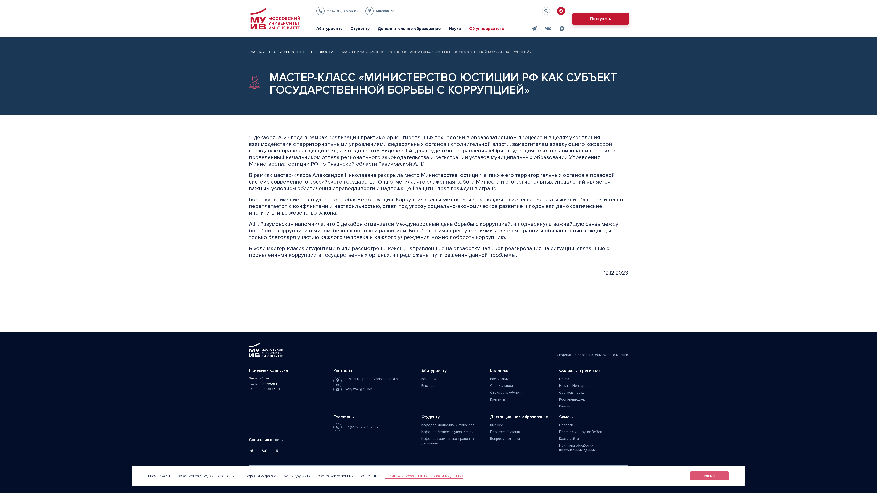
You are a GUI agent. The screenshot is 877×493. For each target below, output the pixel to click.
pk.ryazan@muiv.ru (359, 389)
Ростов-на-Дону (572, 399)
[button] (379, 11)
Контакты (498, 399)
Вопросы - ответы (505, 438)
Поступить (600, 18)
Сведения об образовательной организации (591, 355)
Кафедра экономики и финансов (447, 425)
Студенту (360, 28)
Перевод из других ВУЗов (580, 432)
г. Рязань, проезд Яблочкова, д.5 (371, 379)
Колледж (428, 379)
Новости (566, 425)
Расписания (499, 379)
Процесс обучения (505, 432)
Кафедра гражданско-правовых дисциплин (447, 441)
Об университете (486, 28)
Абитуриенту (329, 28)
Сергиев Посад (571, 392)
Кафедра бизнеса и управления (447, 432)
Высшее (427, 385)
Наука (455, 28)
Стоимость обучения (507, 392)
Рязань (564, 406)
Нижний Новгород (574, 385)
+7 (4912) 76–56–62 (362, 427)
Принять (709, 476)
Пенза (564, 379)
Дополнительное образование (409, 28)
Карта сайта (569, 438)
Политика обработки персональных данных (577, 447)
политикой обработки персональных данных (424, 476)
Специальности (502, 385)
